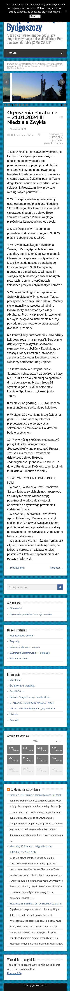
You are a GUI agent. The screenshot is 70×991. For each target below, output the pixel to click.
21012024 (54, 134)
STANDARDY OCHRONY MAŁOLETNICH (31, 703)
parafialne (49, 143)
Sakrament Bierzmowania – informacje (30, 652)
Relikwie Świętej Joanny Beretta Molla (29, 697)
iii (61, 134)
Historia (14, 714)
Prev (6, 82)
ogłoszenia (56, 140)
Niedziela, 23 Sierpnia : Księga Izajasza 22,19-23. (36, 795)
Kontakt (14, 720)
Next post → (56, 567)
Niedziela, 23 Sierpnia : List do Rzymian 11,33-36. (36, 903)
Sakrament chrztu (19, 658)
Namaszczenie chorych (22, 635)
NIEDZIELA (56, 137)
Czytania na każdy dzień (25, 789)
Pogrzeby (15, 641)
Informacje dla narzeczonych (25, 647)
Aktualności (16, 608)
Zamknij (35, 16)
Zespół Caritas (17, 691)
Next (62, 82)
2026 (35, 741)
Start (62, 105)
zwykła (59, 143)
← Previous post (16, 567)
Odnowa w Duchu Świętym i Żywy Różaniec (32, 708)
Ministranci (15, 680)
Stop (65, 105)
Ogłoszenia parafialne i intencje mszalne (31, 614)
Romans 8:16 (14, 973)
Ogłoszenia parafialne (22, 135)
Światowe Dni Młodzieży (22, 685)
